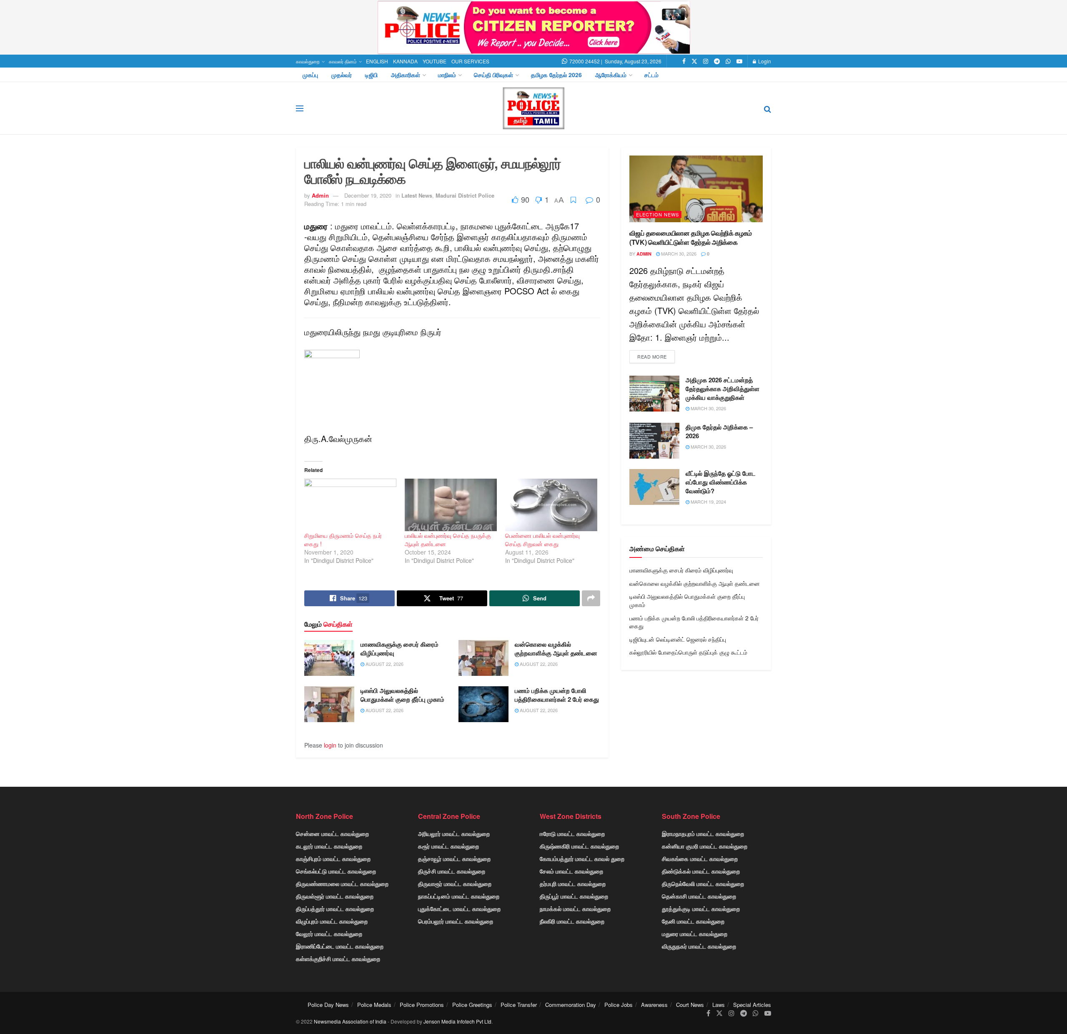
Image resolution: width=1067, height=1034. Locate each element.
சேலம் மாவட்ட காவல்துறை (571, 871)
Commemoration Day (570, 1005)
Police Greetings (472, 1005)
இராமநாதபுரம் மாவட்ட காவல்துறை (703, 833)
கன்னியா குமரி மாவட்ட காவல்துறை (704, 846)
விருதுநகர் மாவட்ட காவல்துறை (699, 946)
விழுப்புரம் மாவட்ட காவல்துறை (332, 921)
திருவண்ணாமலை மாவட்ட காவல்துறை (342, 883)
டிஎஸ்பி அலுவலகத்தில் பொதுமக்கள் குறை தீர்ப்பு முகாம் (402, 695)
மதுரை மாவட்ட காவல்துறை (694, 933)
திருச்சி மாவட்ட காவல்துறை (451, 871)
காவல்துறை (308, 61)
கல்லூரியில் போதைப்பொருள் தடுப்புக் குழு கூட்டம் (688, 652)
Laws (718, 1005)
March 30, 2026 (678, 253)
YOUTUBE (434, 61)
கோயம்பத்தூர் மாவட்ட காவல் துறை (582, 858)
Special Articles (752, 1005)
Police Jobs (618, 1005)
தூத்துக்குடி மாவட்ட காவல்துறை (701, 908)
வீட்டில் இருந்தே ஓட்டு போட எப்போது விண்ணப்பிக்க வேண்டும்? (721, 482)
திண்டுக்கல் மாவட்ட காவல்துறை (701, 871)
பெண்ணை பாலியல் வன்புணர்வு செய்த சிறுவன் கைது (542, 539)
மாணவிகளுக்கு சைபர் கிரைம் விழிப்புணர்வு (399, 649)
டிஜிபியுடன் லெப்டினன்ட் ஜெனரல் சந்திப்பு (677, 639)
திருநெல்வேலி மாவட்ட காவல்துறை (703, 883)
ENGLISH (377, 61)
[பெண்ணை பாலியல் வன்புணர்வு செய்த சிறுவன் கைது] (551, 505)
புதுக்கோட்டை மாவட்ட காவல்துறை (459, 908)
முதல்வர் (341, 74)
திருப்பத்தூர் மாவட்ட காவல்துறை (335, 908)
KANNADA (405, 61)
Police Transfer (519, 1005)
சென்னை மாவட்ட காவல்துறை (332, 833)
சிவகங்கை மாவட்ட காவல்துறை (700, 858)
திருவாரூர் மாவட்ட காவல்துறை (454, 883)
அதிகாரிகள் (405, 74)
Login (764, 61)
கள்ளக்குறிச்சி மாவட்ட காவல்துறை (338, 958)
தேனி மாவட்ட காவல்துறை (693, 921)
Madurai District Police (465, 195)
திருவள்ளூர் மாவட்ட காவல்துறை (334, 896)
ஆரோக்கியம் (610, 74)
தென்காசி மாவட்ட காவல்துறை (699, 896)
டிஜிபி (371, 74)
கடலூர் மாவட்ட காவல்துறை (329, 846)
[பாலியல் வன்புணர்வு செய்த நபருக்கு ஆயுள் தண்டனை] (451, 505)
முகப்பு (310, 74)
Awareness (654, 1005)
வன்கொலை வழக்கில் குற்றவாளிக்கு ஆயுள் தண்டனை (556, 649)
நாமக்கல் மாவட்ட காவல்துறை (575, 908)
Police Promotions (422, 1005)
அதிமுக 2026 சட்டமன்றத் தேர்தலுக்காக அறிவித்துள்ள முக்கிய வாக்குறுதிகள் (722, 388)
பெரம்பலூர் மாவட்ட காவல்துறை (455, 921)
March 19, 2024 (707, 501)
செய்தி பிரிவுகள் (493, 74)
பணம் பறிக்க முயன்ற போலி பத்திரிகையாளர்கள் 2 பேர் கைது (557, 695)
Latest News (416, 195)
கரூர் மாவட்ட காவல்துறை (448, 846)
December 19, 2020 (367, 195)
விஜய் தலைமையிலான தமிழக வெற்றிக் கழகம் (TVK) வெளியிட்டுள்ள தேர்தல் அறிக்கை (690, 237)
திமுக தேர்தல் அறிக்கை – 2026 (719, 431)
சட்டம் (651, 74)
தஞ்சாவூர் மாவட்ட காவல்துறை (454, 858)
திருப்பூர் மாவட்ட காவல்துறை (574, 896)
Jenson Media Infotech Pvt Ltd (457, 1021)
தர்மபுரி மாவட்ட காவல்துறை (573, 883)
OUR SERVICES (470, 61)
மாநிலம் (447, 74)
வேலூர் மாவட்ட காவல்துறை (329, 933)
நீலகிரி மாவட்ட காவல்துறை (572, 921)
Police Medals (374, 1005)
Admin (320, 195)
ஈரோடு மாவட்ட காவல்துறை (572, 833)
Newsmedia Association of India (350, 1021)
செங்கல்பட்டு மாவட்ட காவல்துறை (336, 871)
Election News (657, 214)
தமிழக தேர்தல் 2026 (556, 74)
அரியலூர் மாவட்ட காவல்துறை (454, 833)
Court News (690, 1005)
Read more (652, 356)
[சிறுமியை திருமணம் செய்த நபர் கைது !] (350, 505)
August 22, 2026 (383, 663)
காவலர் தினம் (343, 61)
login (330, 745)
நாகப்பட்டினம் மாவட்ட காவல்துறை (458, 896)
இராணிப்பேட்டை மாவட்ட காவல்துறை (339, 946)
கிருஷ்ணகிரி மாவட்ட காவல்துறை (579, 846)
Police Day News (328, 1005)
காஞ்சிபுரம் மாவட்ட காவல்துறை (333, 858)
